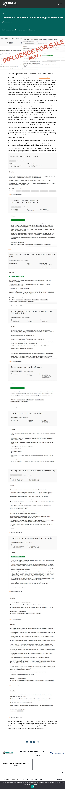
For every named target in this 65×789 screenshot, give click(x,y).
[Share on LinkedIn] (38, 742)
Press (62, 774)
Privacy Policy (60, 779)
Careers (61, 777)
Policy (28, 751)
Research (23, 751)
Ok (33, 786)
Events (32, 751)
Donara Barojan (7, 22)
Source (9, 194)
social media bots (44, 78)
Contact (61, 772)
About (44, 751)
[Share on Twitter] (34, 742)
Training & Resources (38, 753)
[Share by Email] (27, 742)
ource (10, 466)
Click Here (16, 765)
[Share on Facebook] (30, 742)
